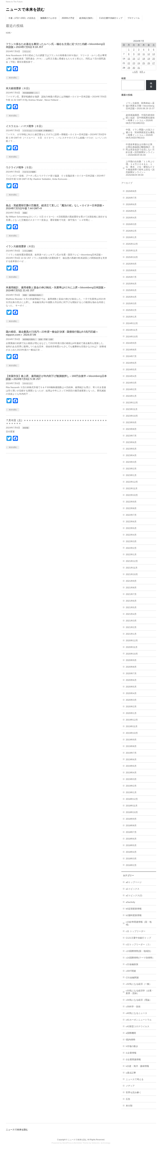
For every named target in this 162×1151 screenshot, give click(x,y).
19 (148, 58)
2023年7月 (131, 435)
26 (148, 63)
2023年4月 (131, 455)
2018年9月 (131, 819)
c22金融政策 (132, 964)
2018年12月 (132, 799)
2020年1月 (131, 713)
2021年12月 (132, 561)
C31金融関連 (132, 977)
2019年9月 (131, 739)
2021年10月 (132, 574)
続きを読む (13, 77)
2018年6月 (131, 838)
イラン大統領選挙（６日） (21, 246)
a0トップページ (134, 882)
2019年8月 (131, 746)
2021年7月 (131, 594)
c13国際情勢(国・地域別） (139, 951)
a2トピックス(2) (134, 895)
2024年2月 (131, 389)
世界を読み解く (133, 1092)
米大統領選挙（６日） (18, 88)
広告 (128, 1099)
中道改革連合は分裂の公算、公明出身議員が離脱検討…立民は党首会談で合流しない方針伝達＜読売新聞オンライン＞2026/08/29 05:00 (140, 149)
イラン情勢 (27, 251)
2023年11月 (131, 409)
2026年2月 (131, 231)
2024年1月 (131, 396)
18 (143, 58)
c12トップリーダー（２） (139, 944)
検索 (151, 85)
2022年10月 (132, 495)
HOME (8, 32)
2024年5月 (131, 369)
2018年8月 (131, 825)
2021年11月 (131, 567)
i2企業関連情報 (133, 1059)
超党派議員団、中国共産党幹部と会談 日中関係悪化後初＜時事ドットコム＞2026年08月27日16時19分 (140, 119)
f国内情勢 (130, 1039)
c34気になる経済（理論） (139, 1000)
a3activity (130, 902)
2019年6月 (131, 759)
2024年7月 (131, 356)
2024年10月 (132, 336)
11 (144, 54)
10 (138, 54)
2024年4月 (131, 376)
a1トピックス (132, 889)
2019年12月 (132, 719)
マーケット (27, 383)
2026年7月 (131, 197)
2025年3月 (131, 303)
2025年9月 (131, 264)
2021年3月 (131, 620)
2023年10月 (132, 416)
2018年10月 (132, 812)
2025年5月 (131, 290)
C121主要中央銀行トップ (138, 938)
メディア (130, 1086)
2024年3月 (131, 382)
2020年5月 (131, 686)
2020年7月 (131, 673)
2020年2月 (131, 706)
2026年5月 (131, 211)
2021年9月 (131, 581)
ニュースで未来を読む (25, 9)
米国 (25, 295)
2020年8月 (131, 667)
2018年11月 (131, 805)
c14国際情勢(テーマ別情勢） (140, 957)
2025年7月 (131, 277)
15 (129, 58)
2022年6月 (131, 521)
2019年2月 (131, 786)
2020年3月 (131, 700)
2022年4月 (131, 535)
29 (129, 67)
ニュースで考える (134, 1079)
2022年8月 (131, 508)
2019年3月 (131, 779)
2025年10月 (132, 257)
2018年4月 (131, 852)
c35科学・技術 (133, 1006)
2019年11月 (131, 726)
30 (134, 67)
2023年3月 (131, 462)
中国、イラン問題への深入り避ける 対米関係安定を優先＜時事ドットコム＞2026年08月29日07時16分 (140, 133)
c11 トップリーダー (135, 931)
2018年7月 (131, 832)
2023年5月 (131, 448)
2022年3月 (131, 541)
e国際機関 (131, 1033)
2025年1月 (131, 316)
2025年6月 (131, 283)
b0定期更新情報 (134, 908)
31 (138, 67)
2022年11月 (131, 488)
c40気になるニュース (136, 1013)
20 (153, 58)
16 (134, 58)
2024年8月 (131, 349)
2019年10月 (132, 733)
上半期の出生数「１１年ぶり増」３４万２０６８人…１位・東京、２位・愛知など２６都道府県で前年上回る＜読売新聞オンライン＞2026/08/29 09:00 (140, 168)
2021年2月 (131, 627)
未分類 (25, 428)
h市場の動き (132, 1046)
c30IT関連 (131, 971)
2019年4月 (131, 772)
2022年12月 (132, 482)
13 (153, 54)
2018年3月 (131, 858)
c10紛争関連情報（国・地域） (139, 923)
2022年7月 (131, 515)
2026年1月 (131, 237)
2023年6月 (131, 442)
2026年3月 (131, 224)
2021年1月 (131, 634)
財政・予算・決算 (46, 339)
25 (143, 63)
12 (148, 54)
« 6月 (135, 72)
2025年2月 (131, 310)
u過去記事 (131, 1072)
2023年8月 (131, 429)
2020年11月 (131, 647)
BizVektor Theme (81, 1143)
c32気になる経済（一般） (139, 984)
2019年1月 (131, 792)
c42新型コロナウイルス (137, 1026)
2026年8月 (131, 191)
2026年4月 (131, 217)
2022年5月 (131, 528)
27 (153, 63)
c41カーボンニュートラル (139, 1019)
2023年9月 (131, 422)
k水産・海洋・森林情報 (137, 1066)
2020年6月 (131, 680)
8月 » (142, 72)
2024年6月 (131, 363)
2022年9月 (131, 501)
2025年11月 (131, 250)
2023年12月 (132, 402)
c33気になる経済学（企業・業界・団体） (140, 992)
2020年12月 (132, 640)
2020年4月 (131, 693)
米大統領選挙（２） (31, 93)
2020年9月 (131, 660)
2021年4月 (131, 614)
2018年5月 (131, 845)
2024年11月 (131, 330)
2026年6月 (131, 204)
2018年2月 (131, 865)
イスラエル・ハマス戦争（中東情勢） (38, 131)
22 (129, 63)
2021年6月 (131, 601)
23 (134, 63)
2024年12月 (132, 323)
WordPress (67, 1143)
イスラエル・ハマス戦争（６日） (25, 126)
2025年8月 (131, 270)
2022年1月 (131, 554)
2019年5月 (131, 766)
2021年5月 (131, 607)
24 (138, 63)
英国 (25, 213)
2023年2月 (131, 468)
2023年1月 (131, 475)
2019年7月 (131, 753)
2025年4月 (131, 297)
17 (138, 58)
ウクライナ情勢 (29, 172)
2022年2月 (131, 548)
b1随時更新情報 (134, 915)
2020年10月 (132, 653)
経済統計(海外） (35, 295)
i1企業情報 (131, 1053)
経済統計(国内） (29, 339)
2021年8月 (131, 587)
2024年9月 (131, 343)
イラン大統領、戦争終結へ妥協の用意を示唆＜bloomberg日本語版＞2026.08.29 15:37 (140, 106)
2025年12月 (132, 244)
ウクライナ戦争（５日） (20, 167)
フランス (26, 51)
